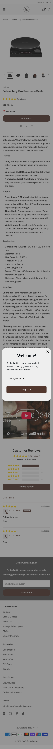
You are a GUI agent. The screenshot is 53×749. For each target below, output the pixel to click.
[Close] (47, 351)
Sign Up (26, 389)
